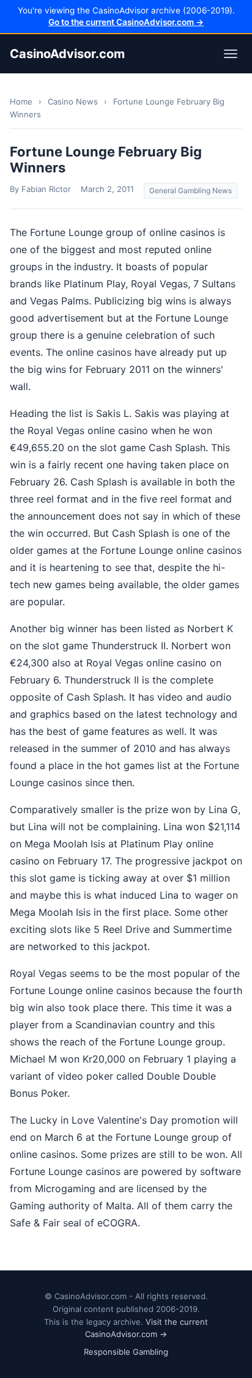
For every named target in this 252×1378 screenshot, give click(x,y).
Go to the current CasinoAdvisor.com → (126, 22)
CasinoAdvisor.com (67, 53)
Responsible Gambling (126, 1352)
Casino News (73, 101)
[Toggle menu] (230, 54)
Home (21, 101)
